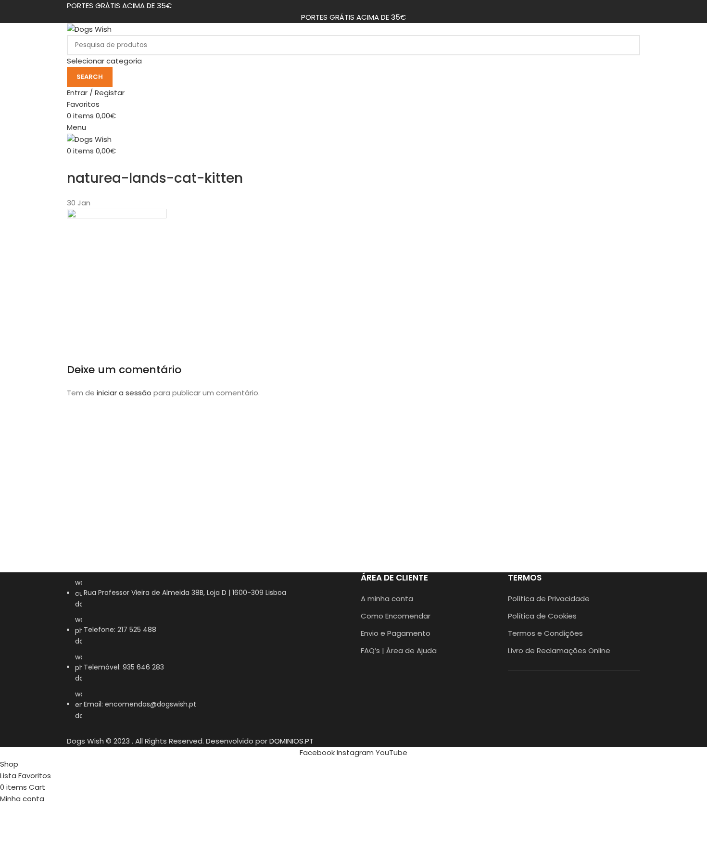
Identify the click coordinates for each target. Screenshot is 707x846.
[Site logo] (89, 29)
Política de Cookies (542, 616)
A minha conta (387, 598)
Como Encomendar (395, 616)
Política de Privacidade (549, 598)
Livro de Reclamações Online (559, 650)
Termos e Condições (545, 633)
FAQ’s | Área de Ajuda (399, 650)
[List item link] (206, 654)
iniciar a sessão (124, 393)
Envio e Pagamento (395, 633)
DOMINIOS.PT (291, 741)
